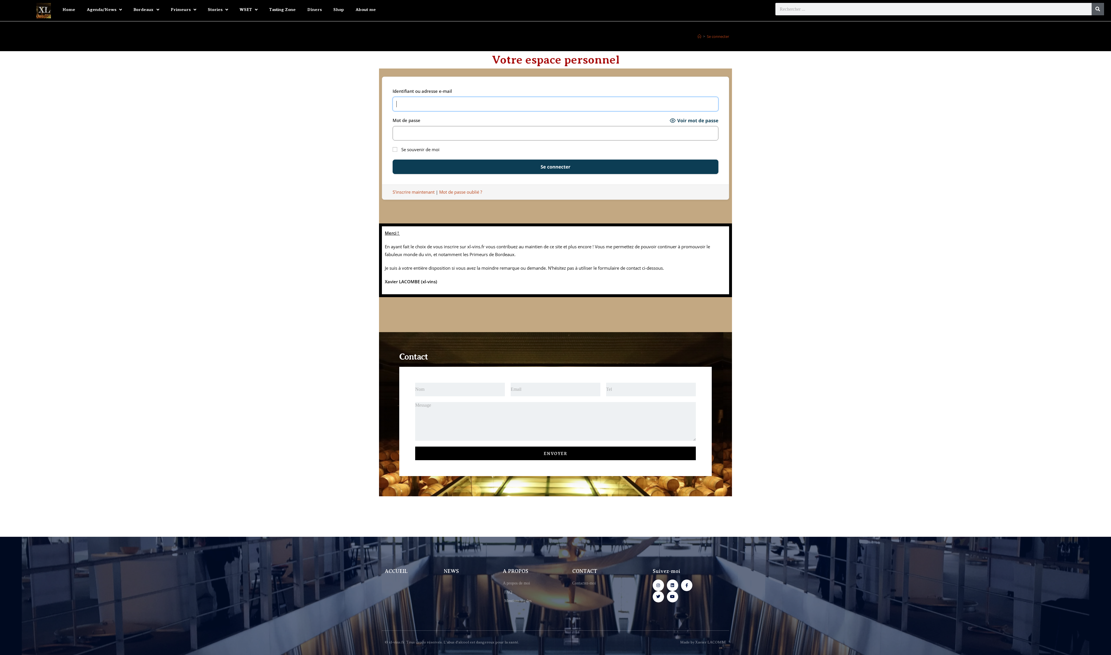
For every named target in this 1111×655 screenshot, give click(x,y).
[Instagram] (658, 585)
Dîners (314, 9)
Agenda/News (101, 9)
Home (68, 9)
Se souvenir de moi (419, 149)
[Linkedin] (672, 585)
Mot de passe (406, 120)
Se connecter (718, 36)
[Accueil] (699, 36)
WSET (246, 9)
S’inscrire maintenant (414, 192)
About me (366, 9)
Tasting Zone (282, 9)
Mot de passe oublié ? (460, 192)
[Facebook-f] (686, 585)
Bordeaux (143, 9)
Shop (338, 9)
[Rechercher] (1098, 9)
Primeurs (181, 9)
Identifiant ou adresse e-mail (422, 91)
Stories (215, 9)
